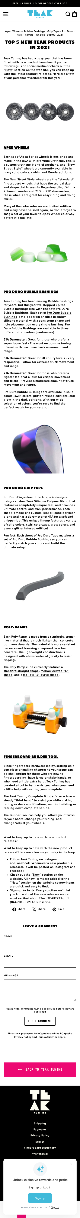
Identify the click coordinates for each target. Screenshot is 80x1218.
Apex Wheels (13, 31)
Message (11, 975)
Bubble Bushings (34, 31)
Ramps (29, 34)
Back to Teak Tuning (43, 1070)
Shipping (40, 1123)
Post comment (40, 1021)
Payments (40, 1129)
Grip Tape (53, 31)
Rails (20, 34)
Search (40, 1141)
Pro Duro (67, 31)
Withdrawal (40, 1153)
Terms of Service (47, 1037)
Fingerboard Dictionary (40, 1147)
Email (8, 955)
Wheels (40, 34)
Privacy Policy (23, 1037)
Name (8, 936)
